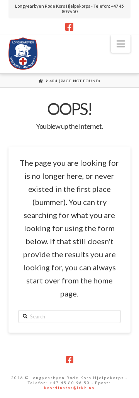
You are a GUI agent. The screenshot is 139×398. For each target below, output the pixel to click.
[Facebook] (69, 27)
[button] (121, 44)
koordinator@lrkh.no (69, 387)
